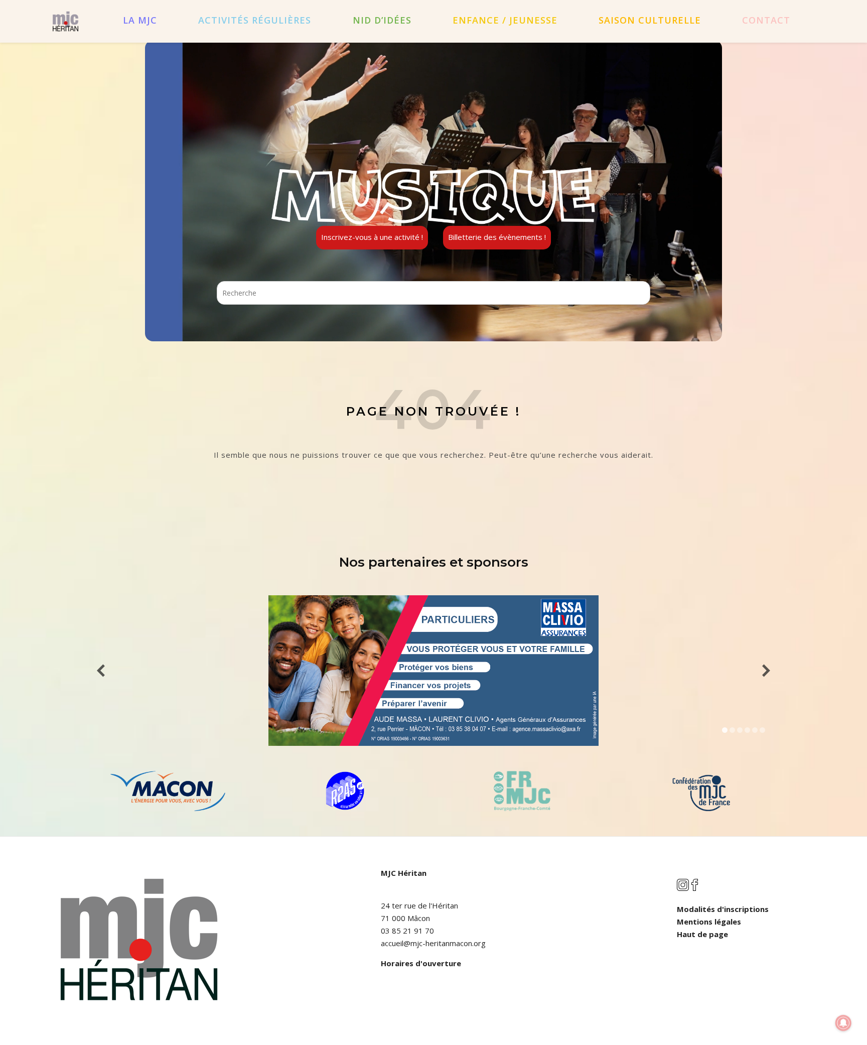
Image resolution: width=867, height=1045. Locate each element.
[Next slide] (766, 671)
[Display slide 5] (755, 730)
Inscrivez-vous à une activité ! (372, 237)
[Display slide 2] (732, 730)
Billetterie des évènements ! (497, 237)
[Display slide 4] (747, 730)
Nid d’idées (382, 20)
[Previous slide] (100, 671)
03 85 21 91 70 (407, 931)
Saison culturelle (650, 20)
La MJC (140, 20)
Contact (766, 20)
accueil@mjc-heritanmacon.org (433, 943)
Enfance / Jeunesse (505, 20)
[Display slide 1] (725, 730)
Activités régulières (254, 20)
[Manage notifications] (843, 1023)
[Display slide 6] (762, 730)
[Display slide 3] (740, 730)
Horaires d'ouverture (421, 963)
